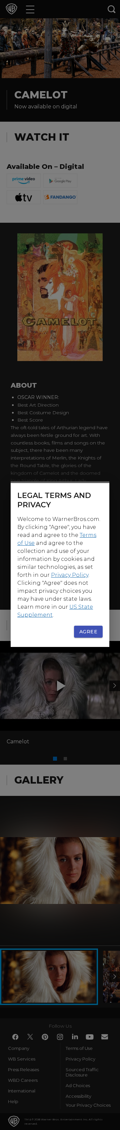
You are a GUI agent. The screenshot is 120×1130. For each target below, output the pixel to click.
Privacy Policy (69, 575)
